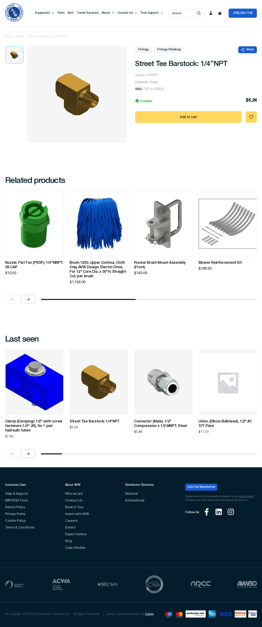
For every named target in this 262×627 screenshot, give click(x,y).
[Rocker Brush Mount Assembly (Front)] (163, 223)
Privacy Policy (15, 514)
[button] (198, 13)
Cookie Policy (15, 520)
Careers (71, 520)
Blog (68, 541)
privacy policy (246, 496)
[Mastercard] (179, 614)
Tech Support (149, 13)
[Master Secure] (240, 614)
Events (70, 527)
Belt (70, 13)
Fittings (143, 49)
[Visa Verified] (252, 614)
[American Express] (212, 614)
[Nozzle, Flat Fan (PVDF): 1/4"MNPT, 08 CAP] (34, 223)
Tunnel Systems (87, 13)
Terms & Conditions (20, 527)
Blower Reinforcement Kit (220, 262)
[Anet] (196, 614)
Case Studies (75, 548)
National (131, 493)
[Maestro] (168, 614)
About (106, 13)
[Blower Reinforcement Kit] (228, 223)
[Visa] (225, 614)
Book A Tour (74, 507)
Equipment (42, 13)
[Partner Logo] (15, 585)
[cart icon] (219, 13)
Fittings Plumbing (169, 49)
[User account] (210, 13)
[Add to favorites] (251, 117)
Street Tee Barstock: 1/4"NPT (95, 421)
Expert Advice (75, 534)
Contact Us (125, 13)
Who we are (74, 493)
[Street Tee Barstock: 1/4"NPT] (99, 382)
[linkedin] (218, 512)
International (134, 500)
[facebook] (206, 512)
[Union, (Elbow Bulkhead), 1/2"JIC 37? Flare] (228, 382)
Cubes (149, 614)
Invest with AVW (77, 514)
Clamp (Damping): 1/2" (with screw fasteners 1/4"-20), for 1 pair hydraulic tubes (33, 426)
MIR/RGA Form (16, 500)
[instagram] (230, 512)
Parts (61, 13)
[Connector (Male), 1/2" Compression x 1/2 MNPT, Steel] (163, 382)
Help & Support (16, 493)
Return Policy (15, 507)
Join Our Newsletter (201, 487)
